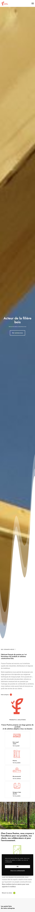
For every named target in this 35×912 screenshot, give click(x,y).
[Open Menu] (32, 3)
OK (17, 866)
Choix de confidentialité (17, 870)
